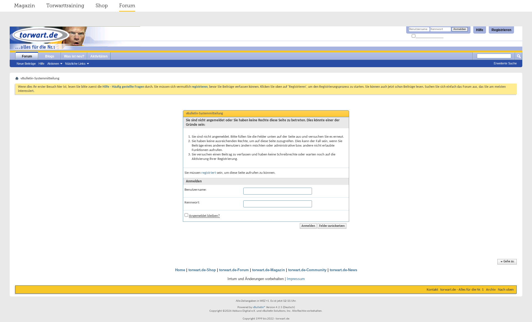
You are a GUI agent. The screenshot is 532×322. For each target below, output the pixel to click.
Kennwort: (192, 202)
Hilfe (479, 30)
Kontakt (432, 289)
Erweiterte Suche (505, 63)
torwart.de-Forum (234, 270)
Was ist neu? (74, 56)
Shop (102, 5)
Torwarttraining (65, 5)
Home (180, 270)
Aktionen (53, 63)
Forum (127, 5)
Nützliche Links (75, 63)
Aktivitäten (99, 56)
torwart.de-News (343, 270)
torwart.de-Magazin (268, 270)
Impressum (296, 279)
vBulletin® (259, 307)
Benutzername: (195, 190)
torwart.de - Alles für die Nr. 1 (462, 289)
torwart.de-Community (307, 270)
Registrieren (501, 30)
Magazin (24, 5)
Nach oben (506, 289)
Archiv (491, 289)
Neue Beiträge (26, 63)
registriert (208, 173)
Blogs (49, 56)
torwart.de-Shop (202, 270)
